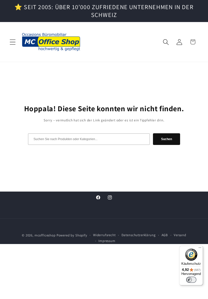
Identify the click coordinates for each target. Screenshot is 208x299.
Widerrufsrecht (104, 235)
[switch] (191, 280)
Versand (180, 235)
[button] (13, 42)
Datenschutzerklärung (139, 235)
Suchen (166, 139)
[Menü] (200, 249)
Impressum (106, 241)
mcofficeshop (45, 235)
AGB (165, 235)
